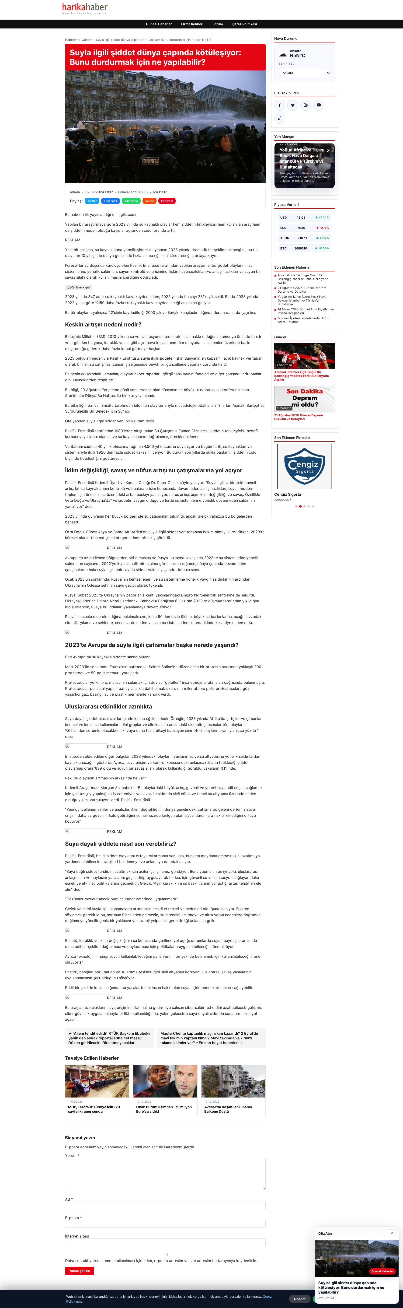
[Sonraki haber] (327, 150)
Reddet (300, 1299)
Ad (69, 1199)
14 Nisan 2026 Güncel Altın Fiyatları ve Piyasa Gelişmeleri (306, 311)
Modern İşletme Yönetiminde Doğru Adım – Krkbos (304, 320)
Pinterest (167, 201)
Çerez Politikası (244, 24)
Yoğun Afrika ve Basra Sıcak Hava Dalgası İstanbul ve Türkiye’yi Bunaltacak (302, 300)
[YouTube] (318, 105)
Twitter (92, 201)
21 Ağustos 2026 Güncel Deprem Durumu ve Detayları (302, 289)
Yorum (72, 1155)
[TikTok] (279, 118)
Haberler (71, 40)
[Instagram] (305, 105)
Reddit (149, 201)
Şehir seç (287, 63)
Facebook (110, 201)
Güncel (87, 40)
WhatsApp (131, 201)
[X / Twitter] (292, 105)
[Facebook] (279, 105)
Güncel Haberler (159, 24)
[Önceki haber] (317, 150)
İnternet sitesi (77, 1236)
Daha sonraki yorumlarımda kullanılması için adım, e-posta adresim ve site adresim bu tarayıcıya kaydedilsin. (161, 1260)
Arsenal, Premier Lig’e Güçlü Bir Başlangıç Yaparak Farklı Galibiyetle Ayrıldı (303, 278)
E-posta (73, 1217)
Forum (218, 24)
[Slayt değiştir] (296, 506)
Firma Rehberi (192, 24)
